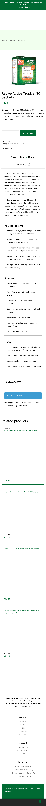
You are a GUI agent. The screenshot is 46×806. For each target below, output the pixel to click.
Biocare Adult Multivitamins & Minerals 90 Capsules (22, 549)
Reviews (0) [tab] (23, 164)
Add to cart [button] (40, 480)
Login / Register (25, 7)
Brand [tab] (32, 157)
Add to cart (28, 133)
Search (23, 802)
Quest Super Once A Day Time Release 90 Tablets (21, 430)
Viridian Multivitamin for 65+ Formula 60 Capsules (21, 492)
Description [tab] (18, 157)
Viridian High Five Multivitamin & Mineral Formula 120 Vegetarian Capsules (22, 612)
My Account (7, 802)
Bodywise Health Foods (25, 788)
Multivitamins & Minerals (18, 144)
